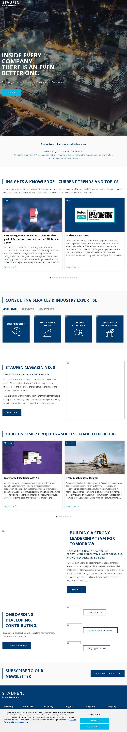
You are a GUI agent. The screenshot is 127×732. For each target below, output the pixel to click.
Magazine (90, 706)
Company (111, 706)
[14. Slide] (76, 277)
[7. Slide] (61, 277)
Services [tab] (28, 309)
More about (11, 412)
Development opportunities (100, 630)
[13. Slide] (74, 277)
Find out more (79, 144)
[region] (63, 720)
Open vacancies (94, 612)
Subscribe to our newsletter (108, 673)
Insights (69, 706)
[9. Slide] (65, 277)
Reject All (94, 720)
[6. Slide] (59, 277)
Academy (48, 706)
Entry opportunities (96, 648)
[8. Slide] (63, 277)
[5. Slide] (56, 277)
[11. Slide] (70, 277)
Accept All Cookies (94, 727)
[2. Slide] (50, 277)
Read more (9, 267)
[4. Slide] (54, 277)
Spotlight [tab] (10, 309)
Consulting (7, 706)
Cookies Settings (94, 714)
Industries (28, 706)
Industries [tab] (46, 309)
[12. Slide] (72, 277)
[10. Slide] (67, 277)
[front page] (11, 3)
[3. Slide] (52, 277)
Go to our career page (16, 645)
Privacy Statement (19, 722)
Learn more (11, 92)
